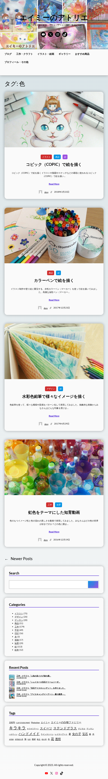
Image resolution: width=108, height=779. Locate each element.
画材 (34, 739)
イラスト (46, 157)
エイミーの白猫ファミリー (66, 722)
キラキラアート (33, 729)
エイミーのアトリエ (54, 17)
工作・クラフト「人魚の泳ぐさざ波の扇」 (33, 676)
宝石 (85, 733)
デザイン (50, 388)
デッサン (19, 620)
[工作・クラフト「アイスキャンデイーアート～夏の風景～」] (12, 696)
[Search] (93, 584)
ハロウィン (13, 734)
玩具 (29, 739)
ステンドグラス (65, 728)
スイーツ (46, 728)
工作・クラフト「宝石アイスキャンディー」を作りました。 (41, 688)
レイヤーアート (61, 734)
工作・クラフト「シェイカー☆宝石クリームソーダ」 (38, 682)
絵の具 (44, 739)
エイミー (45, 722)
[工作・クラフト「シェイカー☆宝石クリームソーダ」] (12, 684)
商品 (57, 157)
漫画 (17, 640)
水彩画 (11, 739)
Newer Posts (18, 558)
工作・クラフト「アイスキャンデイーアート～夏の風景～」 (41, 694)
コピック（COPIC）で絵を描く (54, 164)
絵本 (17, 650)
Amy (46, 192)
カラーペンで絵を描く (54, 280)
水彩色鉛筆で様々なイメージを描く (54, 396)
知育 (58, 504)
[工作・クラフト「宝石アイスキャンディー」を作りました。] (12, 690)
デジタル (81, 728)
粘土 (38, 739)
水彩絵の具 (19, 739)
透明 (58, 739)
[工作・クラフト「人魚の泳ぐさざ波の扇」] (12, 678)
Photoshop (35, 723)
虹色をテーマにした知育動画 (54, 512)
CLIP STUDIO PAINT (23, 723)
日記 (17, 633)
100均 (12, 722)
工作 (50, 504)
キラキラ (17, 727)
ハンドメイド (29, 734)
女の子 (76, 733)
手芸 (17, 630)
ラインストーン (47, 734)
